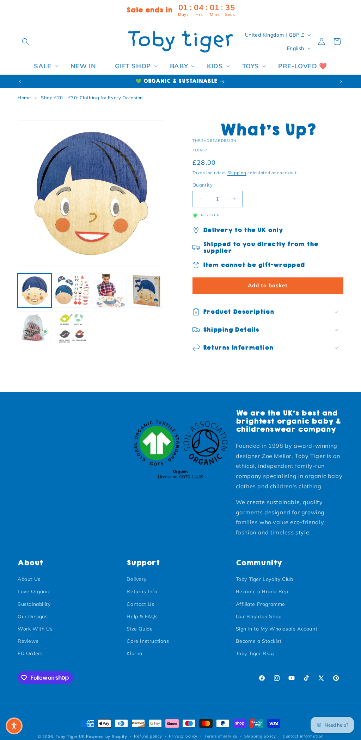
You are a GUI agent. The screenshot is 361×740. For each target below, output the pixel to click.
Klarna (134, 653)
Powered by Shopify (106, 736)
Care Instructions (148, 641)
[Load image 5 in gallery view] (34, 328)
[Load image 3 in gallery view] (110, 290)
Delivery (136, 579)
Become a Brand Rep (262, 591)
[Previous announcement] (20, 81)
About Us (29, 579)
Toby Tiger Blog (255, 653)
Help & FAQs (142, 616)
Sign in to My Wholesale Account (277, 629)
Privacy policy (183, 736)
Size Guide (140, 629)
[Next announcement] (341, 81)
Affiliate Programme (260, 604)
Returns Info (142, 591)
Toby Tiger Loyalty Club (264, 579)
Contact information (303, 736)
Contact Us (140, 604)
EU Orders (30, 653)
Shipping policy (260, 736)
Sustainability (34, 604)
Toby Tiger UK (70, 736)
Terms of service (220, 736)
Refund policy (148, 736)
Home (24, 97)
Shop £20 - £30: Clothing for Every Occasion (92, 97)
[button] (25, 41)
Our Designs (33, 616)
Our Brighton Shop (259, 616)
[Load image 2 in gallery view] (72, 290)
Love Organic (34, 591)
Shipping (236, 172)
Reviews (28, 641)
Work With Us (35, 629)
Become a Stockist (259, 641)
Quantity (202, 185)
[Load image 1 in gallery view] (34, 290)
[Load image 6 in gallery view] (72, 328)
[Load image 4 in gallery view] (147, 290)
